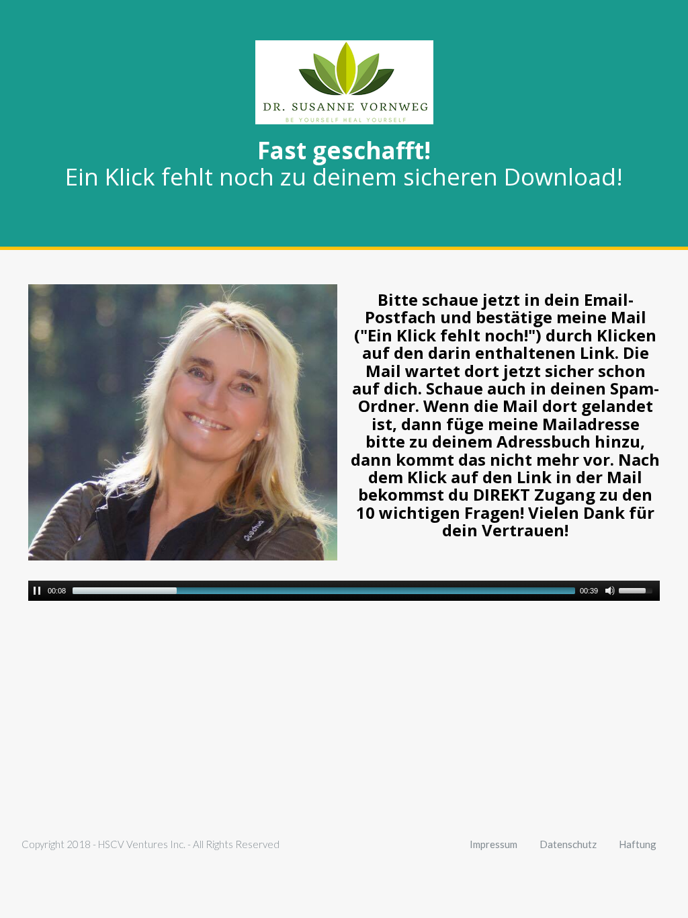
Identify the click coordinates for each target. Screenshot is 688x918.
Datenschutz (568, 844)
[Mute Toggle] (610, 590)
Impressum (493, 844)
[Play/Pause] (37, 590)
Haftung (637, 844)
